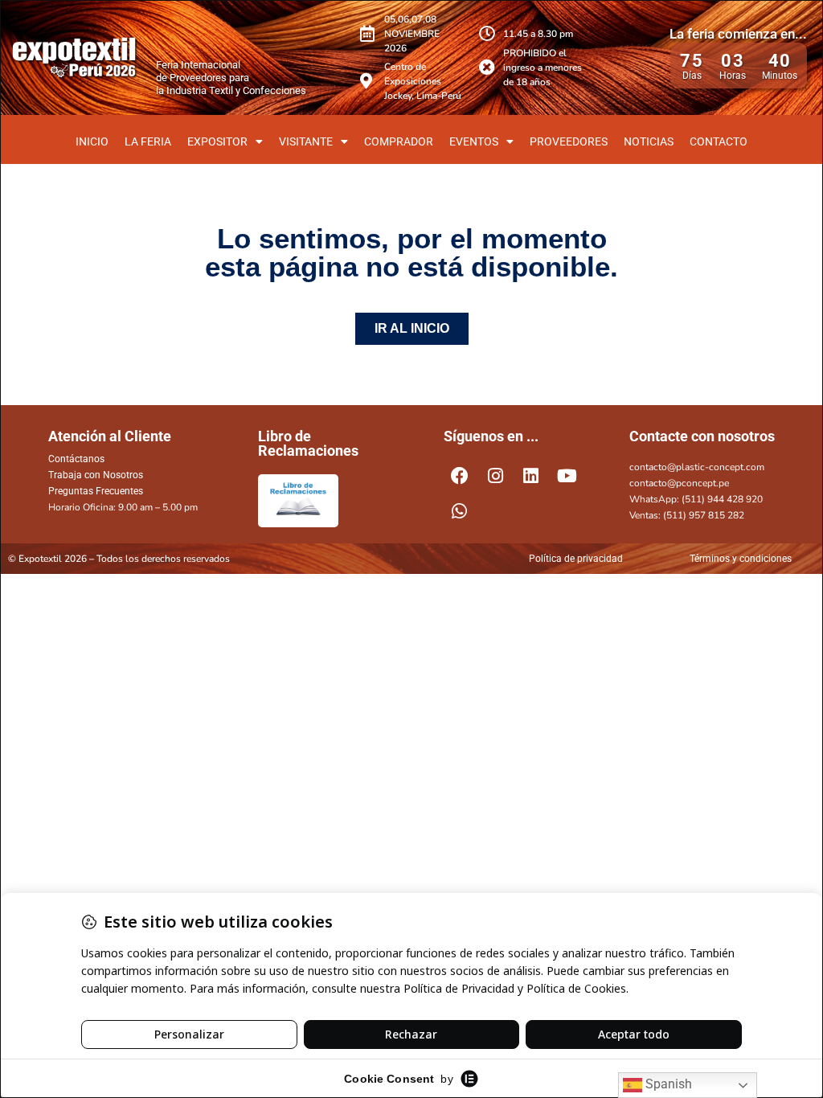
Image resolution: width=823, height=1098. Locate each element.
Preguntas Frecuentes (95, 491)
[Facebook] (460, 476)
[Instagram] (496, 476)
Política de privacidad (576, 558)
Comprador (398, 141)
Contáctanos (76, 459)
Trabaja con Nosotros (95, 475)
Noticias (649, 141)
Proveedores (569, 141)
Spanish (667, 1084)
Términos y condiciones (741, 558)
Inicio (92, 141)
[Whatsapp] (460, 512)
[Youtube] (567, 476)
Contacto (718, 141)
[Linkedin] (531, 476)
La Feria (148, 141)
